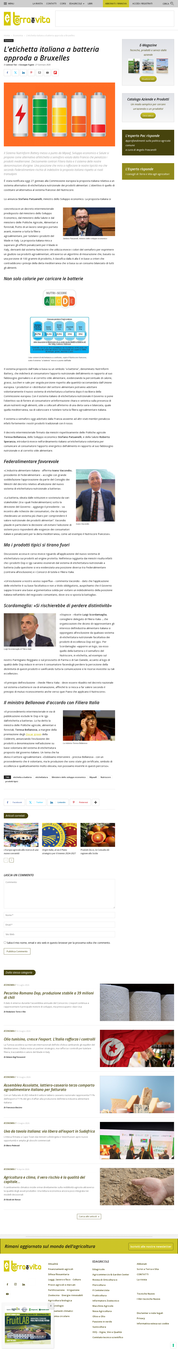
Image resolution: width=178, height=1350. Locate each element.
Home (7, 35)
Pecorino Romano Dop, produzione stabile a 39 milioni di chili (49, 995)
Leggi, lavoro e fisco (59, 1279)
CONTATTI (51, 3)
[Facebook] (7, 1284)
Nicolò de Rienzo (13, 1199)
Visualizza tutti (148, 79)
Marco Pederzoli (13, 1145)
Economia (18, 35)
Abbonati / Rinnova (116, 3)
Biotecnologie (56, 1305)
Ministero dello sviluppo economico (69, 777)
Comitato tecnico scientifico (107, 1337)
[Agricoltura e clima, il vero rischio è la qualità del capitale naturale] (137, 1195)
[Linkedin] (23, 1284)
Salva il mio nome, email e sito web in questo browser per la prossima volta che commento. (58, 942)
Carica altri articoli (88, 1216)
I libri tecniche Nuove (148, 1298)
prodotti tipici (11, 781)
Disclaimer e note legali (150, 1313)
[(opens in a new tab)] (137, 1011)
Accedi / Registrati (142, 3)
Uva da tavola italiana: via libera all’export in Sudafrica (49, 1131)
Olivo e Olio (98, 1316)
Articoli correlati (15, 816)
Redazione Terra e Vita (16, 1011)
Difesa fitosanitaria (58, 1274)
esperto (148, 171)
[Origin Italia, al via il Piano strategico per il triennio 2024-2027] (59, 835)
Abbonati (142, 1263)
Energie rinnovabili (72, 1295)
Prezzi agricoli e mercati (61, 1284)
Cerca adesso (148, 115)
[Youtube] (7, 1294)
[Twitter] (31, 1282)
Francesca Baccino (14, 1107)
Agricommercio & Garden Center (110, 1274)
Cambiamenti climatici (60, 1310)
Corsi (63, 3)
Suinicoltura (99, 1326)
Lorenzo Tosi (11, 64)
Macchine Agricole (102, 1305)
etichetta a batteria (22, 777)
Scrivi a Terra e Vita (148, 1269)
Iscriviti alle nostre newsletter (150, 1246)
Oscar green (33, 734)
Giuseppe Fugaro (26, 64)
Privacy (141, 1318)
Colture (77, 1279)
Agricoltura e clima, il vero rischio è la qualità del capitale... (44, 1179)
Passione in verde (102, 1321)
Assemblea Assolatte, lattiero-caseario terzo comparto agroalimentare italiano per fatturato (49, 1087)
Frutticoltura (99, 1295)
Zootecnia (53, 1295)
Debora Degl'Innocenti (15, 1057)
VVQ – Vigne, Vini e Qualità (107, 1332)
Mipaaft (93, 777)
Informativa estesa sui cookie (153, 1323)
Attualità (53, 1263)
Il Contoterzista (100, 1290)
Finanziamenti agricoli (60, 1269)
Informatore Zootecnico (105, 1300)
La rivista (38, 3)
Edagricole (75, 3)
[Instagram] (15, 1284)
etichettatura (41, 777)
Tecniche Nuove (146, 1293)
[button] (168, 4)
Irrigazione (73, 1290)
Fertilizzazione (56, 1290)
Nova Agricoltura (102, 1311)
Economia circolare (59, 1316)
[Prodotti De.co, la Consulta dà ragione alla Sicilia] (97, 835)
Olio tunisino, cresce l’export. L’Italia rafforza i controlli (49, 1039)
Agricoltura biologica (60, 1300)
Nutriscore (106, 777)
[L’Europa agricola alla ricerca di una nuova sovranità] (21, 835)
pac (148, 142)
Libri (90, 3)
